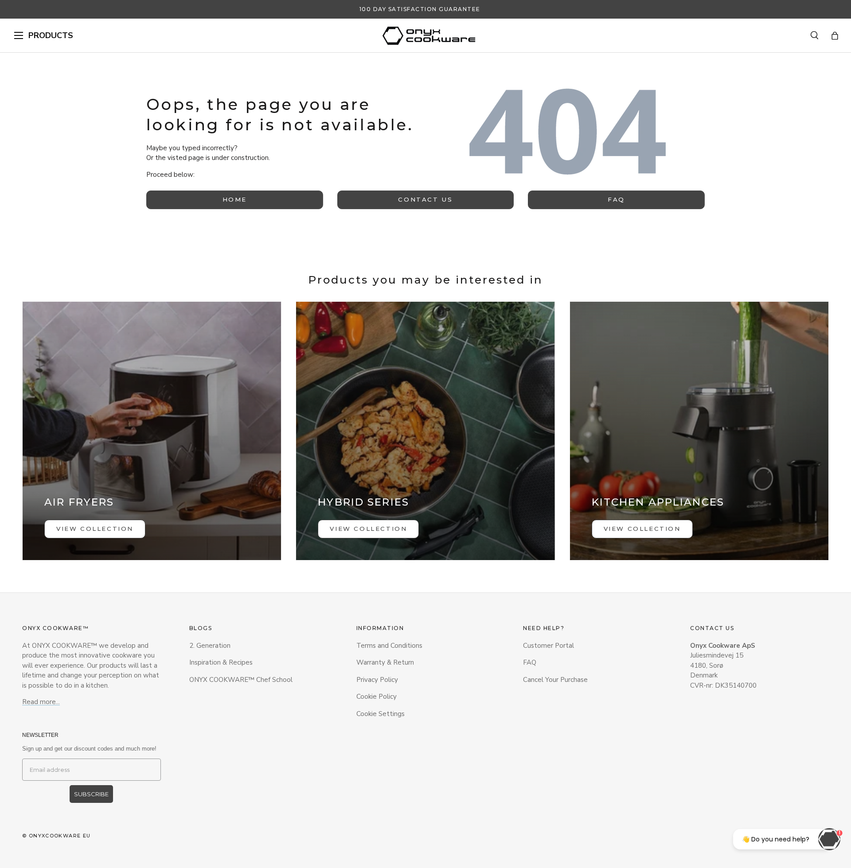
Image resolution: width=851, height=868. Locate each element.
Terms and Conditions (389, 645)
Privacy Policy (377, 679)
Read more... (41, 701)
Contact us (425, 199)
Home (235, 199)
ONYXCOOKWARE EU (60, 836)
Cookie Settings (380, 713)
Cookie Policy (376, 696)
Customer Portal (548, 645)
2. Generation (209, 645)
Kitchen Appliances (658, 502)
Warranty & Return (385, 662)
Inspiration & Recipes (221, 662)
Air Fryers (79, 502)
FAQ (616, 199)
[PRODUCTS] (18, 35)
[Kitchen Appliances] (699, 431)
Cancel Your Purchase (555, 679)
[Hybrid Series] (425, 431)
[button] (835, 35)
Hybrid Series (363, 502)
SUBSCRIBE (91, 794)
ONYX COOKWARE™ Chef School (241, 679)
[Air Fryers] (152, 431)
